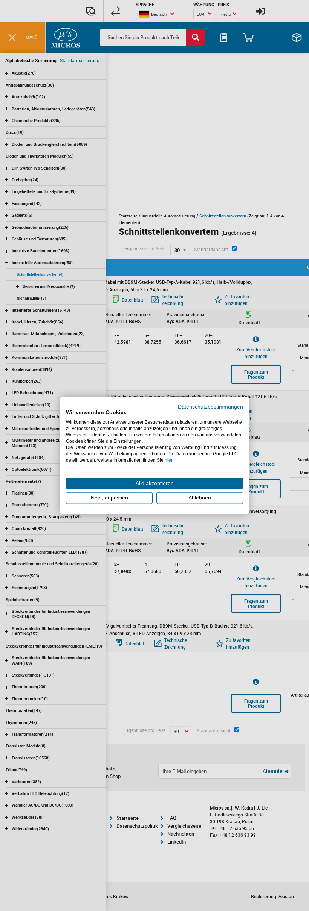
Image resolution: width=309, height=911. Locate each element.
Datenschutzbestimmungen (210, 406)
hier (168, 460)
